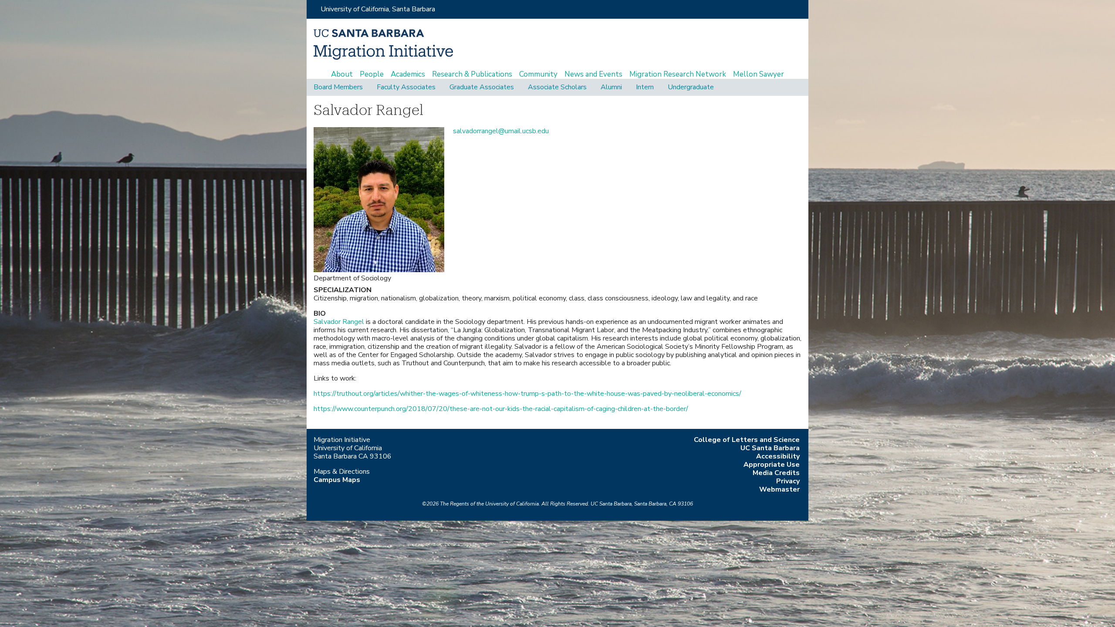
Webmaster (779, 489)
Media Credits (776, 473)
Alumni (611, 87)
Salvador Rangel (340, 322)
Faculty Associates (406, 87)
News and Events (593, 74)
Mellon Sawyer (758, 74)
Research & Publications (472, 74)
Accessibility (778, 456)
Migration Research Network (677, 74)
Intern (645, 87)
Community (538, 74)
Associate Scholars (557, 87)
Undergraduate (691, 87)
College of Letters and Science (747, 440)
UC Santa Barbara (770, 448)
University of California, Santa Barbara (378, 9)
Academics (408, 74)
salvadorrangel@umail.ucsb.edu (501, 131)
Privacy (788, 481)
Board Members (338, 87)
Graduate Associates (481, 87)
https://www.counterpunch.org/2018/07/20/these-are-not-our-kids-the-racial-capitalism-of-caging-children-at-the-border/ (501, 409)
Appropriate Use (771, 464)
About (342, 74)
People (372, 74)
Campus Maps (337, 480)
